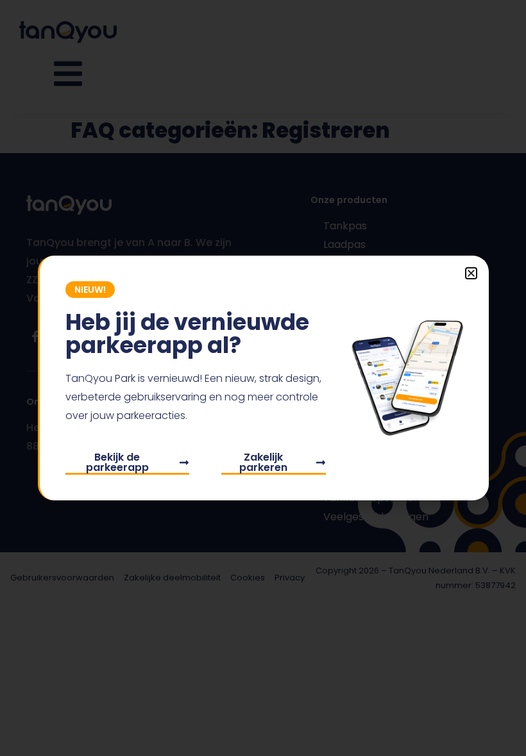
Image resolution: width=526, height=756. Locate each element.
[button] (471, 273)
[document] (263, 378)
